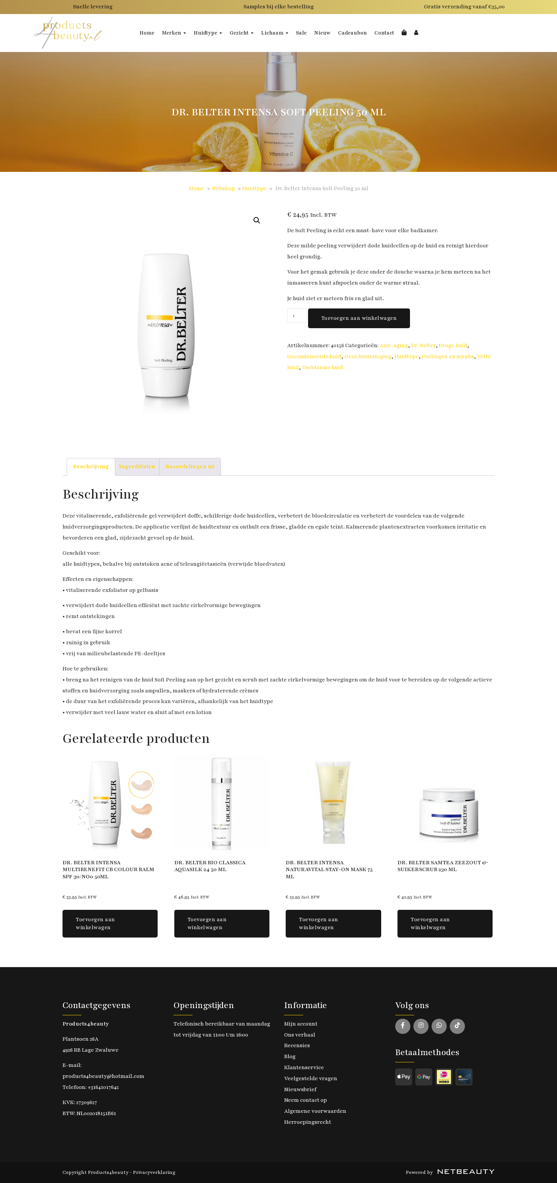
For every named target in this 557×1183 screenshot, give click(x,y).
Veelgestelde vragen (310, 1078)
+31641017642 (103, 1087)
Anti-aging (394, 345)
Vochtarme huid (322, 367)
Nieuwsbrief (300, 1089)
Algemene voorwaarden (315, 1111)
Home (146, 33)
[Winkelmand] (404, 33)
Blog (290, 1056)
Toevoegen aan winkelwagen (359, 318)
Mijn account (301, 1023)
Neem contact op (305, 1100)
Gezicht (239, 33)
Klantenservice (304, 1067)
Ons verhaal (299, 1034)
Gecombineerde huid (314, 356)
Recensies (297, 1045)
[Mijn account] (416, 33)
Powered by (420, 1172)
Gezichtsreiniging (367, 356)
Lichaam (272, 33)
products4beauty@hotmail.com (103, 1076)
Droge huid (453, 345)
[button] (257, 220)
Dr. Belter (423, 345)
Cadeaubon (352, 33)
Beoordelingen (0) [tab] (190, 466)
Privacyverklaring (154, 1172)
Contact (384, 33)
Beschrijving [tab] (91, 466)
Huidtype (205, 33)
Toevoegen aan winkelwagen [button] (95, 923)
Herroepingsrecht (307, 1122)
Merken (171, 33)
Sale (301, 33)
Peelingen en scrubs (448, 356)
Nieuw (322, 33)
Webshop (223, 188)
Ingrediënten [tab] (137, 466)
